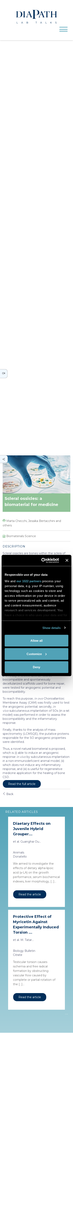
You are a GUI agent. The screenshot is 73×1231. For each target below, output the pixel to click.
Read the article (29, 894)
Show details (51, 627)
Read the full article (21, 784)
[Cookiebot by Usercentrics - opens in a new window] (43, 560)
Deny (36, 667)
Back (9, 794)
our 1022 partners (28, 581)
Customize (34, 653)
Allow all (36, 640)
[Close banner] (66, 560)
